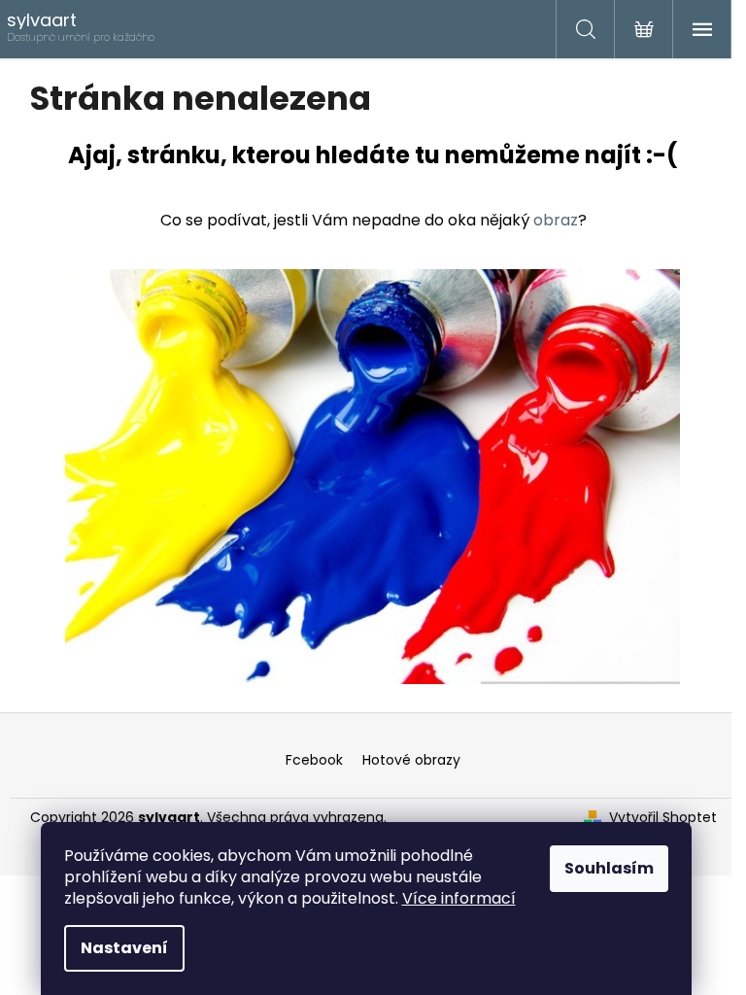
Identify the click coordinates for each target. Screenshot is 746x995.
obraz (555, 220)
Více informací (459, 898)
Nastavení (124, 948)
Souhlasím (609, 868)
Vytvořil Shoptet (663, 817)
